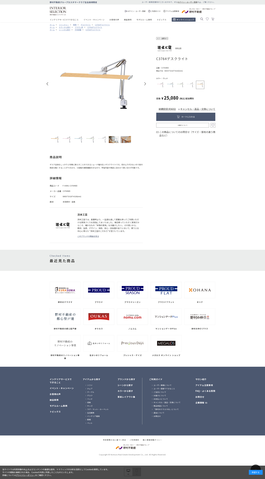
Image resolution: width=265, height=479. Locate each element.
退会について (159, 412)
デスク (90, 395)
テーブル (90, 392)
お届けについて (182, 125)
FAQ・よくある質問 (205, 390)
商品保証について (161, 406)
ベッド (90, 399)
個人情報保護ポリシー (152, 440)
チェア (90, 388)
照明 (89, 419)
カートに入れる (188, 116)
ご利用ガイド (155, 379)
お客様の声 (114, 19)
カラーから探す (125, 390)
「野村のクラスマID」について (166, 409)
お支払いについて (161, 399)
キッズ (90, 406)
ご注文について (160, 392)
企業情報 (199, 402)
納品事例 (128, 19)
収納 (89, 402)
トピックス (161, 19)
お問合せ (157, 416)
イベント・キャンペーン (94, 19)
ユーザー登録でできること (164, 388)
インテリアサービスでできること (64, 19)
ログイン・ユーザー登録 (187, 2)
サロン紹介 (200, 379)
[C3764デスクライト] (55, 139)
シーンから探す (125, 385)
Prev (47, 83)
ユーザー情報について (163, 385)
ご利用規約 (134, 440)
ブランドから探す (126, 379)
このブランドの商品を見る (88, 236)
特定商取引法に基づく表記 (114, 440)
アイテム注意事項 (204, 385)
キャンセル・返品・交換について (197, 109)
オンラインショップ (185, 19)
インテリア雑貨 (93, 416)
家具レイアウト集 (126, 396)
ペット (90, 423)
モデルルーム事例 (144, 19)
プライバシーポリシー (25, 475)
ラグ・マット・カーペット (98, 409)
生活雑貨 (90, 412)
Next (145, 83)
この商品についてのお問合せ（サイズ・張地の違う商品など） (187, 133)
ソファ (90, 385)
